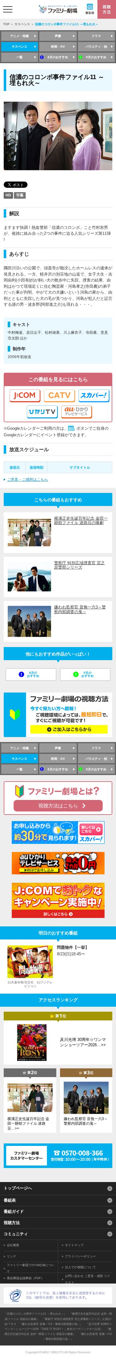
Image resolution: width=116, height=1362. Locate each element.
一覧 (19, 57)
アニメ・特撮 (19, 36)
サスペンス (22, 24)
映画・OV (58, 46)
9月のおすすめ (96, 57)
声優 (58, 36)
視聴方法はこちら (58, 805)
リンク (11, 1256)
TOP (6, 24)
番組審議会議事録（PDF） (25, 1278)
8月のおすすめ (58, 57)
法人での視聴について (80, 1267)
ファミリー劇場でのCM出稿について (31, 1268)
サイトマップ (74, 1245)
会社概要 (13, 1245)
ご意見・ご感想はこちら (27, 479)
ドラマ (96, 36)
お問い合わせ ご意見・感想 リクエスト (87, 1279)
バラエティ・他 (96, 46)
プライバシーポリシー (80, 1256)
